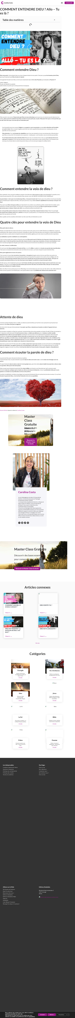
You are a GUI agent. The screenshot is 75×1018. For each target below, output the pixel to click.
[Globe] (22, 523)
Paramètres (61, 1014)
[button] (62, 3)
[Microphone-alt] (28, 523)
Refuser (52, 1014)
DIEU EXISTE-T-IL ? (46, 605)
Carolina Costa (20, 410)
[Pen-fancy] (25, 523)
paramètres (32, 1016)
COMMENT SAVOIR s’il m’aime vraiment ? (13, 606)
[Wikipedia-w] (19, 523)
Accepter (42, 1014)
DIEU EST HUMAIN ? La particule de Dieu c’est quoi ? (13, 630)
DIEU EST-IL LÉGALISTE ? (48, 629)
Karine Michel (3, 410)
